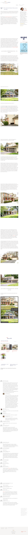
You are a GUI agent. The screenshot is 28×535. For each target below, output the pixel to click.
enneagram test (5, 421)
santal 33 (4, 489)
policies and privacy (11, 527)
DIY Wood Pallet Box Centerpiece (3, 359)
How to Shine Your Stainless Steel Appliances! (8, 351)
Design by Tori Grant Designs (23, 531)
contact (6, 528)
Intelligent (4, 500)
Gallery (23, 4)
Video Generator (5, 496)
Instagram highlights (15, 47)
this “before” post (3, 108)
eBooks (17, 5)
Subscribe (20, 5)
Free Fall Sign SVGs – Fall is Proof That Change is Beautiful (14, 365)
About (20, 4)
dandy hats (4, 466)
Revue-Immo (5, 459)
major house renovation (8, 16)
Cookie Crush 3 (5, 442)
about (6, 527)
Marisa (14, 235)
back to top (2, 527)
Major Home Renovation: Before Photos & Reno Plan (15, 351)
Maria (4, 408)
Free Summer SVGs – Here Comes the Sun (4, 364)
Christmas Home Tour (3, 350)
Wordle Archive (5, 425)
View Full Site (13, 533)
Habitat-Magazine (5, 451)
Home (17, 4)
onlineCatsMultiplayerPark (7, 483)
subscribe (2, 528)
